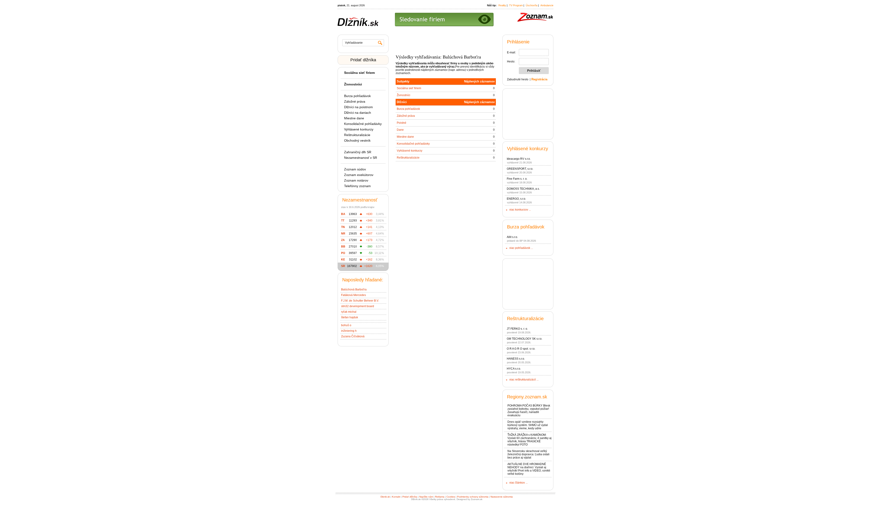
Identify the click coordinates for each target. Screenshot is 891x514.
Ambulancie (546, 5)
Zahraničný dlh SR (357, 152)
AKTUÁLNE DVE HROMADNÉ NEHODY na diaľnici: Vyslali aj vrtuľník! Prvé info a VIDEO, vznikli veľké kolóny (528, 468)
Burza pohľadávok (357, 96)
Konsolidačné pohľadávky (363, 124)
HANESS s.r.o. (516, 358)
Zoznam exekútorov (358, 175)
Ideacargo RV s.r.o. (519, 158)
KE (343, 259)
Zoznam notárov (356, 180)
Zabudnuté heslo (517, 79)
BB (343, 246)
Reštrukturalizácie (357, 135)
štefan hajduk (349, 317)
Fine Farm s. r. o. (517, 178)
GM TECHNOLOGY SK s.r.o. (524, 338)
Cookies (450, 496)
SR (343, 266)
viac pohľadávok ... (521, 248)
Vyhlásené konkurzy (358, 129)
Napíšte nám (426, 496)
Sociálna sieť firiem (409, 88)
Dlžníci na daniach (357, 112)
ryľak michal (348, 311)
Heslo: (511, 61)
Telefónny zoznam (357, 186)
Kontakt (396, 496)
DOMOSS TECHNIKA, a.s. (523, 188)
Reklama (439, 496)
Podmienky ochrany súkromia (472, 496)
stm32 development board (357, 306)
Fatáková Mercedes (353, 295)
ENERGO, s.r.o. (516, 198)
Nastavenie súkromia (502, 496)
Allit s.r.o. (512, 237)
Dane (400, 129)
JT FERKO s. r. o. (517, 328)
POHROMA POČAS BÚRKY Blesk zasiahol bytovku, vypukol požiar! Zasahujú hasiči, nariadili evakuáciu (528, 410)
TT (342, 220)
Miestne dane (354, 118)
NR (343, 233)
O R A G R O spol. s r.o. (521, 348)
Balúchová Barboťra (354, 289)
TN (343, 227)
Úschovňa (531, 5)
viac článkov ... (518, 482)
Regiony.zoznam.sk (527, 396)
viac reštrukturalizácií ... (524, 379)
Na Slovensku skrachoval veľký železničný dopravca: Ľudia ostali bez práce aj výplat (528, 454)
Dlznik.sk (385, 496)
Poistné (401, 122)
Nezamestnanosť (360, 199)
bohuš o (346, 325)
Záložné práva (354, 101)
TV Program (516, 5)
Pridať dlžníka (363, 60)
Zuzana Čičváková (353, 336)
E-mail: (511, 52)
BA (343, 214)
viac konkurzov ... (520, 209)
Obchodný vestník (357, 140)
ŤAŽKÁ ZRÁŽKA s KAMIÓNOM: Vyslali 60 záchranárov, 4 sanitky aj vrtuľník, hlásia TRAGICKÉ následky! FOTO (529, 439)
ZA (343, 240)
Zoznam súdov (355, 169)
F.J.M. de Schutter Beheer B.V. (360, 300)
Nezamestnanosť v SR (360, 157)
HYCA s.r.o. (514, 368)
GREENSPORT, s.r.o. (520, 168)
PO (343, 253)
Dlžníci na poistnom (358, 107)
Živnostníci (403, 95)
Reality (502, 5)
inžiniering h (349, 330)
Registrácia (539, 79)
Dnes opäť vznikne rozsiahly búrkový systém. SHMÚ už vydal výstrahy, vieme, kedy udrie (527, 425)
